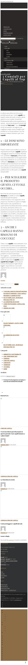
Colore (8, 52)
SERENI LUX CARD (9, 308)
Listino (5, 31)
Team (5, 46)
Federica (4, 489)
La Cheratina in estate (11, 302)
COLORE (3, 573)
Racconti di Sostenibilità (12, 66)
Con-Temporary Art (10, 356)
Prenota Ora (6, 27)
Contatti (7, 68)
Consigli (6, 358)
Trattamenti (9, 54)
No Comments (8, 84)
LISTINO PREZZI (4, 586)
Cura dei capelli (6, 74)
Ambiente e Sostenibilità (12, 354)
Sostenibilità (8, 60)
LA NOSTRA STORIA (5, 588)
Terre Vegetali (9, 64)
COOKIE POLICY (12, 590)
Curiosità (6, 362)
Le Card (8, 56)
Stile (7, 50)
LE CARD (2, 577)
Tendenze (6, 365)
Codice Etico (9, 62)
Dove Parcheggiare (8, 33)
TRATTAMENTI (4, 575)
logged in (11, 540)
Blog (5, 58)
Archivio (3, 376)
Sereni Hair (5, 445)
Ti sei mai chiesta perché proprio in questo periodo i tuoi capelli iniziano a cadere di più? (15, 293)
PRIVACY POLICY (4, 590)
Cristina (5, 82)
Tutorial (6, 367)
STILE (2, 572)
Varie (5, 369)
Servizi (6, 48)
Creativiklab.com (17, 600)
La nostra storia (7, 29)
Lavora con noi (7, 35)
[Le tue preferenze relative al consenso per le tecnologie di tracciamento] (25, 662)
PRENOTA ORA (4, 584)
